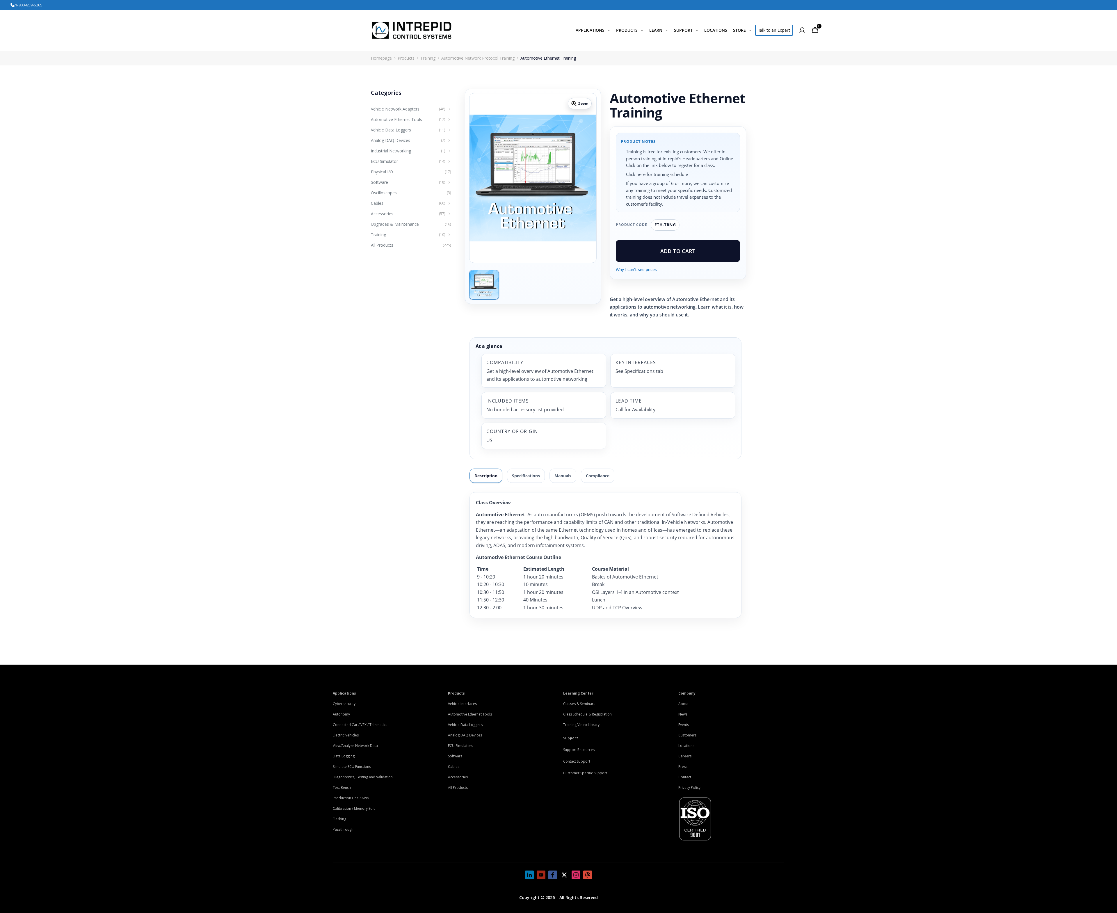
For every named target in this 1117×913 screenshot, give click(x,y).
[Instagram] (576, 875)
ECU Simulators (460, 745)
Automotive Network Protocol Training (478, 58)
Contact (684, 777)
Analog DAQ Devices (465, 735)
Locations (686, 745)
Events (683, 724)
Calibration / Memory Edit (354, 808)
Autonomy (341, 714)
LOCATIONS (715, 30)
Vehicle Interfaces (462, 703)
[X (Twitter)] (564, 875)
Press (682, 766)
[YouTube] (541, 875)
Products (406, 58)
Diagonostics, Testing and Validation (363, 777)
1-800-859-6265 (28, 5)
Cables (453, 766)
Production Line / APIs (351, 797)
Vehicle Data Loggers (465, 724)
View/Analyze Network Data (355, 745)
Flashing (339, 818)
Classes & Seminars (579, 703)
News (682, 714)
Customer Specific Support (585, 772)
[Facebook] (552, 875)
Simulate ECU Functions (352, 766)
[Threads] (587, 875)
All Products (458, 787)
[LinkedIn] (529, 875)
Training (427, 58)
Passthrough (343, 829)
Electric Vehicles (346, 735)
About (683, 703)
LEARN (655, 30)
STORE (739, 30)
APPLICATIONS (590, 30)
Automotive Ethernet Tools (470, 714)
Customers (687, 735)
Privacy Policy (689, 787)
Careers (684, 756)
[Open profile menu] (802, 30)
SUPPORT (683, 30)
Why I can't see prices (636, 269)
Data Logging (344, 756)
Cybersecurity (344, 703)
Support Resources (579, 749)
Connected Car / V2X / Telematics (360, 724)
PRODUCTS (627, 30)
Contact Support (576, 761)
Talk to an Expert (774, 30)
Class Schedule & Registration (587, 714)
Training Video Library (581, 724)
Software (455, 756)
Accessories (458, 777)
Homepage (381, 58)
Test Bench (342, 787)
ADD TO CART (678, 251)
